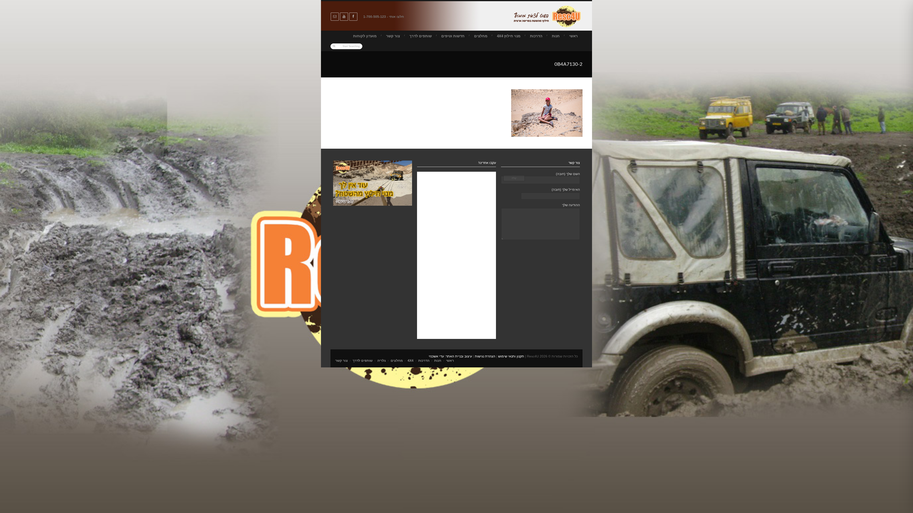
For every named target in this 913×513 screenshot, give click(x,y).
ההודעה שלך (571, 205)
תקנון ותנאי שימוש (511, 356)
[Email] (335, 17)
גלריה (381, 360)
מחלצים (480, 36)
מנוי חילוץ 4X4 (508, 36)
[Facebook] (353, 17)
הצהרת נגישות (485, 356)
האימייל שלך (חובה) (566, 189)
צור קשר (393, 36)
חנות (556, 36)
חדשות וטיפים (453, 36)
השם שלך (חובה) (568, 174)
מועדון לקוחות (365, 36)
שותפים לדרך (420, 36)
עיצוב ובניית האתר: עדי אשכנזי (450, 356)
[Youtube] (344, 17)
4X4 (410, 360)
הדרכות (536, 36)
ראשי (573, 36)
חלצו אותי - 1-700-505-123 (383, 17)
